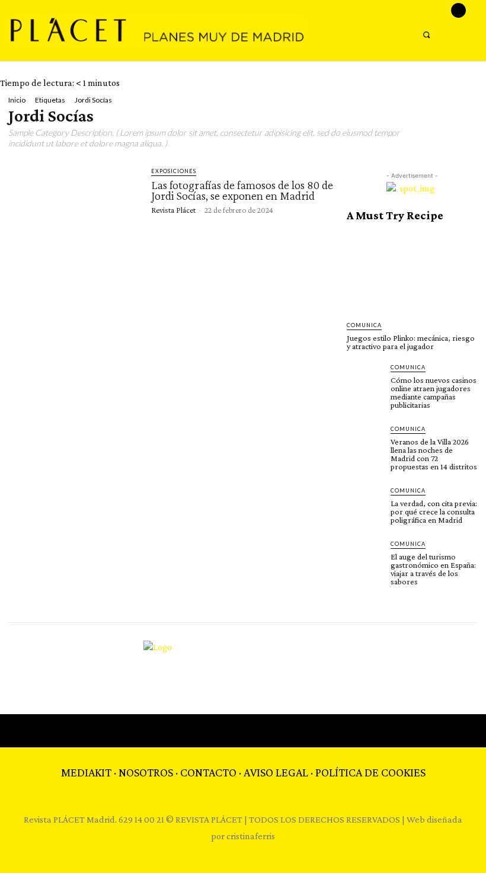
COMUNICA (364, 325)
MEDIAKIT (86, 772)
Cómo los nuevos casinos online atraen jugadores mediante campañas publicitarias (434, 392)
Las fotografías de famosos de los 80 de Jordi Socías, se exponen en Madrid (242, 190)
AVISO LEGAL (276, 772)
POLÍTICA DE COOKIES (370, 772)
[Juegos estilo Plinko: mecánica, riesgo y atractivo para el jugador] (412, 272)
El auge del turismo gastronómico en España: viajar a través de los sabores (433, 569)
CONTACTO (208, 772)
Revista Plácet (173, 210)
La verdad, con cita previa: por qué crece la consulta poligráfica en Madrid (434, 511)
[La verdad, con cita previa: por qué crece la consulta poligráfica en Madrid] (365, 504)
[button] (426, 34)
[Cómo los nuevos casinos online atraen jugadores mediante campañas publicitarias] (365, 381)
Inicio (16, 99)
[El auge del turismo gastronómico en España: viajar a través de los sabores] (365, 557)
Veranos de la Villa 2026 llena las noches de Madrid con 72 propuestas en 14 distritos (434, 454)
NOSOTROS (146, 772)
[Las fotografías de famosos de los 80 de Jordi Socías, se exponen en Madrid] (74, 203)
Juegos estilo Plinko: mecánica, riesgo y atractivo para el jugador (411, 342)
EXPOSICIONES (173, 171)
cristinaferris (250, 836)
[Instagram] (458, 10)
